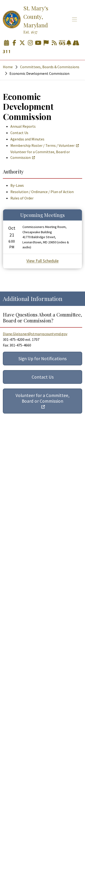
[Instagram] (30, 43)
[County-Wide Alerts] (68, 43)
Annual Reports (23, 126)
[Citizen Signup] (46, 43)
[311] (6, 52)
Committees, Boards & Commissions (49, 66)
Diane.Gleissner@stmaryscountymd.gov (35, 333)
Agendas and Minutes (27, 139)
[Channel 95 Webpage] (62, 43)
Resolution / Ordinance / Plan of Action (42, 191)
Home (8, 66)
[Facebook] (14, 43)
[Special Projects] (75, 43)
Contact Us (19, 132)
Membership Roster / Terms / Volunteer (42, 145)
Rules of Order (22, 198)
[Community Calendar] (6, 43)
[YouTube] (38, 43)
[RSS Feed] (54, 43)
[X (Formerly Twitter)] (22, 43)
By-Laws (17, 185)
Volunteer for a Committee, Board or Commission (40, 154)
